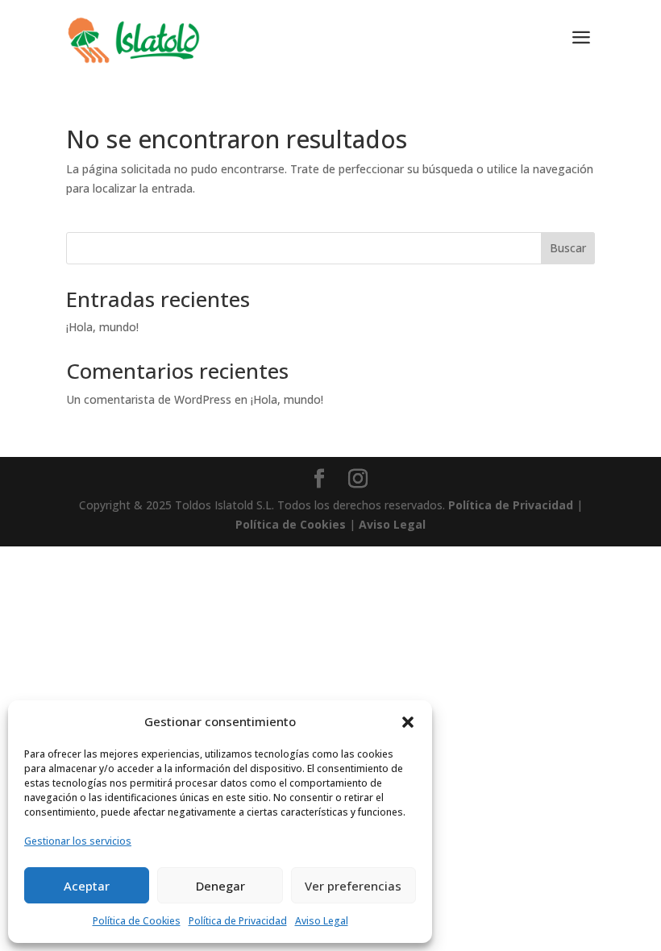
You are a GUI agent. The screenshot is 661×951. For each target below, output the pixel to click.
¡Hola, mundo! (102, 326)
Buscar (568, 247)
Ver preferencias (353, 886)
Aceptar (87, 886)
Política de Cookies (137, 921)
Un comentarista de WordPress (148, 399)
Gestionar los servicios (77, 841)
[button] (408, 722)
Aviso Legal (321, 921)
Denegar (220, 886)
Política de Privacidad (238, 921)
